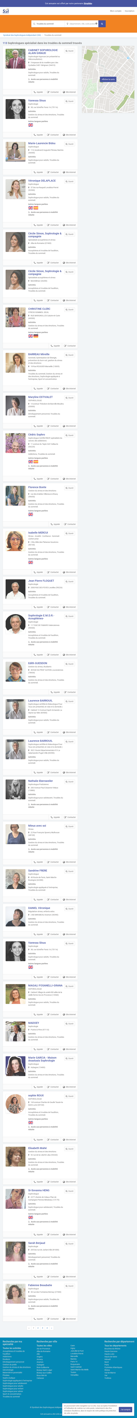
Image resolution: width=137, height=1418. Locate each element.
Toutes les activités (12, 1348)
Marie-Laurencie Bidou (41, 143)
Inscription (129, 11)
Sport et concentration (12, 1394)
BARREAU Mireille (39, 354)
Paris (106, 1365)
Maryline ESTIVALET (40, 397)
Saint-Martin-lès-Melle (79, 1370)
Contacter (54, 92)
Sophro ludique (9, 1378)
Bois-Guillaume (43, 1367)
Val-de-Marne (110, 1373)
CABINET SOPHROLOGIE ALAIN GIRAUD (43, 52)
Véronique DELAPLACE (42, 180)
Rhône (107, 1370)
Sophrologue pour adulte (13, 1386)
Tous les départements (115, 1345)
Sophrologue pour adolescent (15, 1383)
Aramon (40, 1362)
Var (105, 1375)
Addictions (7, 1356)
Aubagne (40, 1365)
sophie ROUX (36, 1095)
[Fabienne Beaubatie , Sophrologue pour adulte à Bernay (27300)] (15, 1294)
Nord (106, 1362)
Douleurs (6, 1359)
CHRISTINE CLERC (39, 308)
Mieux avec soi (37, 825)
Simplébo (88, 3)
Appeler (40, 92)
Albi (38, 1354)
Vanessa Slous (37, 100)
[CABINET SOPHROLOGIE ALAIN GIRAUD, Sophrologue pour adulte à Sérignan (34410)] (15, 59)
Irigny (73, 1348)
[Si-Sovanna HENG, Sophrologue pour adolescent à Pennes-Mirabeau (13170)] (15, 1199)
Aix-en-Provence (43, 1349)
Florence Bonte (37, 487)
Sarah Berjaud (36, 1243)
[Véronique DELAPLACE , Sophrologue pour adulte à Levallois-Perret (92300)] (15, 189)
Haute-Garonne (110, 1351)
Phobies (6, 1375)
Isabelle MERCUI (38, 532)
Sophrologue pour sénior (13, 1391)
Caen (73, 1346)
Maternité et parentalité (12, 1372)
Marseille (74, 1356)
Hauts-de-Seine (110, 1357)
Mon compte (115, 11)
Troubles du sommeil (11, 1397)
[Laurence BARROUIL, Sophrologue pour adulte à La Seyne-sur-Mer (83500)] (15, 709)
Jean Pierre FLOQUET (41, 580)
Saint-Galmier (76, 1367)
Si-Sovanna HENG (39, 1190)
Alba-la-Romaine (43, 1351)
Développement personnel (13, 1362)
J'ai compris (125, 1410)
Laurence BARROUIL (40, 700)
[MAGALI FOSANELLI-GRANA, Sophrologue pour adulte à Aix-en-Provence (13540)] (15, 994)
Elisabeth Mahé (37, 1148)
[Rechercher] (102, 23)
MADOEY (33, 1022)
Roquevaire (75, 1364)
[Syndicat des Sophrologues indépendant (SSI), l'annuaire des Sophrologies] (6, 11)
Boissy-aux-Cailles (44, 1373)
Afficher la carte (108, 79)
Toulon (73, 1372)
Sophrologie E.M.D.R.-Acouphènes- (41, 617)
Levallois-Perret (77, 1354)
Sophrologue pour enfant (13, 1389)
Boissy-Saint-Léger (44, 1370)
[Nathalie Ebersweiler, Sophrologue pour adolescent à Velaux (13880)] (15, 789)
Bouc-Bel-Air (42, 1375)
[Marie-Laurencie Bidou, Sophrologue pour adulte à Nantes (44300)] (15, 152)
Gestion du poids (10, 1364)
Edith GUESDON (37, 663)
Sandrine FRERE (37, 870)
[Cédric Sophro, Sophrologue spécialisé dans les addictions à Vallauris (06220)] (15, 443)
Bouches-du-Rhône (112, 1349)
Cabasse (40, 1378)
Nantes (74, 1359)
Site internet (71, 92)
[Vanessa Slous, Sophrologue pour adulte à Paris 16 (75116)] (15, 951)
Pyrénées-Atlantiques (113, 1367)
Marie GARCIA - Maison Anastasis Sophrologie (42, 1059)
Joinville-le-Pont (77, 1351)
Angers (40, 1357)
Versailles (74, 1375)
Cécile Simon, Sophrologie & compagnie (45, 235)
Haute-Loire (109, 1354)
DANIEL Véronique (39, 908)
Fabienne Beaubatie (40, 1285)
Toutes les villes (44, 1345)
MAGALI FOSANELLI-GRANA (45, 985)
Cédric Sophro (36, 434)
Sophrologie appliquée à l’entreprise (17, 1381)
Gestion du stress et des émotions (17, 1367)
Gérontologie (8, 1370)
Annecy (40, 1359)
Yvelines (107, 1378)
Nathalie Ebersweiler (40, 780)
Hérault (107, 1359)
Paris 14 (74, 1362)
